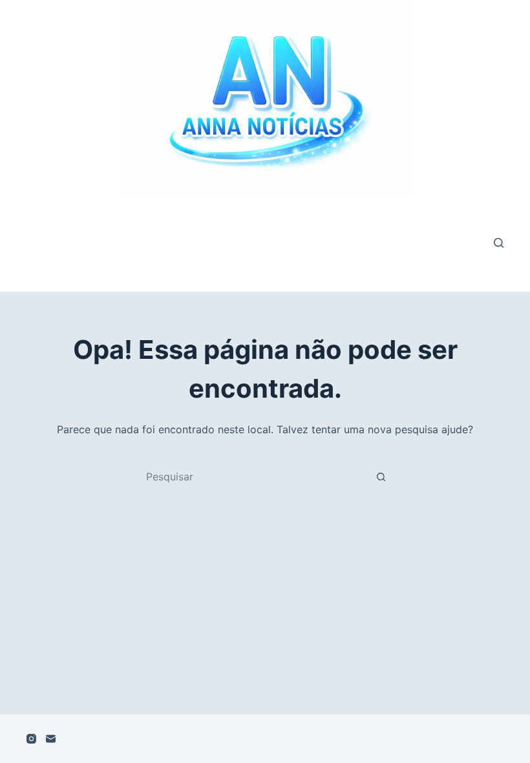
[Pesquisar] (499, 243)
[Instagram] (31, 739)
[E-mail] (51, 739)
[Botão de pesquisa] (381, 476)
